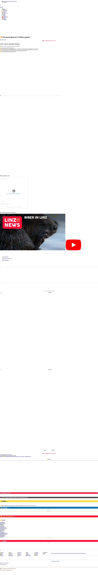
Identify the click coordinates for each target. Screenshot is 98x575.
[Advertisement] (49, 28)
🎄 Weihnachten (45, 552)
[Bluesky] (55, 40)
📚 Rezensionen (11, 555)
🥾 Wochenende (4, 12)
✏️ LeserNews (4, 2)
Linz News (10, 454)
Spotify (84, 553)
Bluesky (81, 553)
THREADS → (2, 524)
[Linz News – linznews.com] (0, 5)
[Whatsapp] (45, 40)
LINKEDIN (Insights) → (4, 533)
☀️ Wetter (3, 11)
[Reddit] (49, 40)
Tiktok (65, 553)
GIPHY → (2, 531)
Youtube (62, 553)
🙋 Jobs (35, 555)
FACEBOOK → (3, 522)
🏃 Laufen (18, 555)
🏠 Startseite (2, 552)
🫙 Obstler (18, 553)
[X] (54, 40)
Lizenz (56, 561)
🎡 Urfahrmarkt (28, 554)
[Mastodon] (46, 40)
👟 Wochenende (19, 554)
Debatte (58, 561)
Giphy (73, 553)
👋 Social (10, 552)
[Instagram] (44, 40)
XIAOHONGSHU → (3, 527)
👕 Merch (3, 15)
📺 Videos (1, 554)
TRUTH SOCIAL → (3, 528)
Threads (59, 553)
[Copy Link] (52, 40)
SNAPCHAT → (2, 526)
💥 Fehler (3, 18)
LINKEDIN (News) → (4, 534)
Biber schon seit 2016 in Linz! (7, 258)
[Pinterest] (50, 40)
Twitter (67, 553)
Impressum (4, 564)
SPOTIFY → (2, 536)
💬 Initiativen (10, 553)
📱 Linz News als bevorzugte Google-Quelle (9, 1)
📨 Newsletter (36, 552)
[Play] (73, 245)
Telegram (75, 553)
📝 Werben (1, 555)
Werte (54, 561)
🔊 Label (3, 13)
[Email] (51, 40)
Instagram (53, 553)
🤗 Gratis (27, 553)
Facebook (56, 553)
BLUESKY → (2, 530)
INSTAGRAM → (3, 523)
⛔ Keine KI (4, 17)
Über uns (52, 561)
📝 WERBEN (4, 19)
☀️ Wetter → (49, 459)
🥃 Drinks (3, 14)
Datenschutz (1, 564)
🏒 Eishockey (10, 554)
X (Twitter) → (2, 525)
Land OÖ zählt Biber (5, 260)
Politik (5, 454)
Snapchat (70, 553)
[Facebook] (42, 40)
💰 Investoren (36, 554)
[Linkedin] (47, 40)
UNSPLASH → (2, 532)
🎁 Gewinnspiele (5, 16)
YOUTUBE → (2, 529)
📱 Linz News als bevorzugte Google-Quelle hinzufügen (8, 568)
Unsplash (78, 553)
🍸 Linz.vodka (19, 552)
